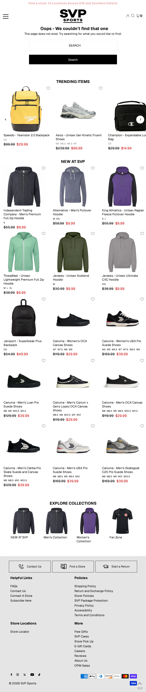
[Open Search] (132, 16)
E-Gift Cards (82, 646)
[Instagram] (17, 674)
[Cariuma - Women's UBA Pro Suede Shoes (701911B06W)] (122, 317)
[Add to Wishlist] (48, 88)
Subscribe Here (21, 600)
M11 (73, 414)
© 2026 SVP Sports (22, 683)
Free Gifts (81, 632)
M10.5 (16, 410)
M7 (75, 143)
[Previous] (6, 119)
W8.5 (132, 349)
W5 (104, 349)
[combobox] (73, 45)
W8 (65, 349)
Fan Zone (116, 537)
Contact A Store (21, 596)
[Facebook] (11, 674)
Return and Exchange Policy (93, 591)
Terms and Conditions (89, 615)
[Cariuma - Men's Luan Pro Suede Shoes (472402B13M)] (24, 379)
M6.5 (69, 143)
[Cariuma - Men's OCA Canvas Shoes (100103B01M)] (122, 379)
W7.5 (60, 349)
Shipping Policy (85, 586)
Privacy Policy (84, 605)
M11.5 (23, 410)
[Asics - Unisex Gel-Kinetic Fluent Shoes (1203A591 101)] (78, 109)
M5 (57, 143)
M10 (17, 480)
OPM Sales (82, 665)
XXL (58, 218)
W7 (54, 349)
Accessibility (83, 610)
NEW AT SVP (73, 161)
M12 (79, 414)
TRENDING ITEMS (73, 81)
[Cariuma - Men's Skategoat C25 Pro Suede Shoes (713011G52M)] (122, 444)
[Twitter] (24, 674)
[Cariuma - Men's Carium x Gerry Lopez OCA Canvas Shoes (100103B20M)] (73, 379)
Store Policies (84, 596)
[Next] (140, 119)
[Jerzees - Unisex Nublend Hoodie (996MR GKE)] (73, 252)
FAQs (13, 586)
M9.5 (120, 410)
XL (10, 288)
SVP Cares (81, 636)
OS (5, 139)
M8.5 (55, 414)
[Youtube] (32, 674)
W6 (108, 349)
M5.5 (63, 143)
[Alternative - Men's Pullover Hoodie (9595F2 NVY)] (73, 186)
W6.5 (114, 349)
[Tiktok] (39, 674)
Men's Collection (55, 537)
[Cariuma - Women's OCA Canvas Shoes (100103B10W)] (73, 317)
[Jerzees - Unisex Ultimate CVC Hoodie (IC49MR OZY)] (122, 252)
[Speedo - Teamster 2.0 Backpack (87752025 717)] (26, 109)
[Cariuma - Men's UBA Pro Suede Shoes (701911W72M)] (73, 444)
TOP (139, 687)
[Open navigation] (24, 16)
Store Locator (19, 632)
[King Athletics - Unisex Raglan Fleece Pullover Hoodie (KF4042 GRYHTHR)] (122, 186)
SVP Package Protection (91, 600)
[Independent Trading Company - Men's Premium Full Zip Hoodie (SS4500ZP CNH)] (24, 186)
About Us (80, 661)
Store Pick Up (83, 641)
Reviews (80, 656)
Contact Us (18, 591)
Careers (79, 651)
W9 (70, 349)
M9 (10, 410)
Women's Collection (84, 539)
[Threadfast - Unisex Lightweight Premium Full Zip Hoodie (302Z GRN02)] (24, 252)
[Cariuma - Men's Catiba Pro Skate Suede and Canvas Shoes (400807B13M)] (24, 444)
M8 (5, 410)
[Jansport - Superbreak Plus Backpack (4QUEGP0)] (24, 317)
